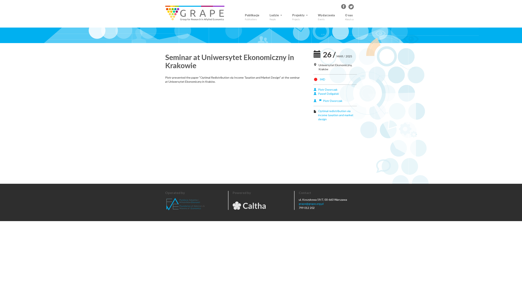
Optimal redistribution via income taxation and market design (335, 115)
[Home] (196, 13)
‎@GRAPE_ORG (351, 6)
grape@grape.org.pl (311, 203)
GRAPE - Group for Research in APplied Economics (343, 6)
